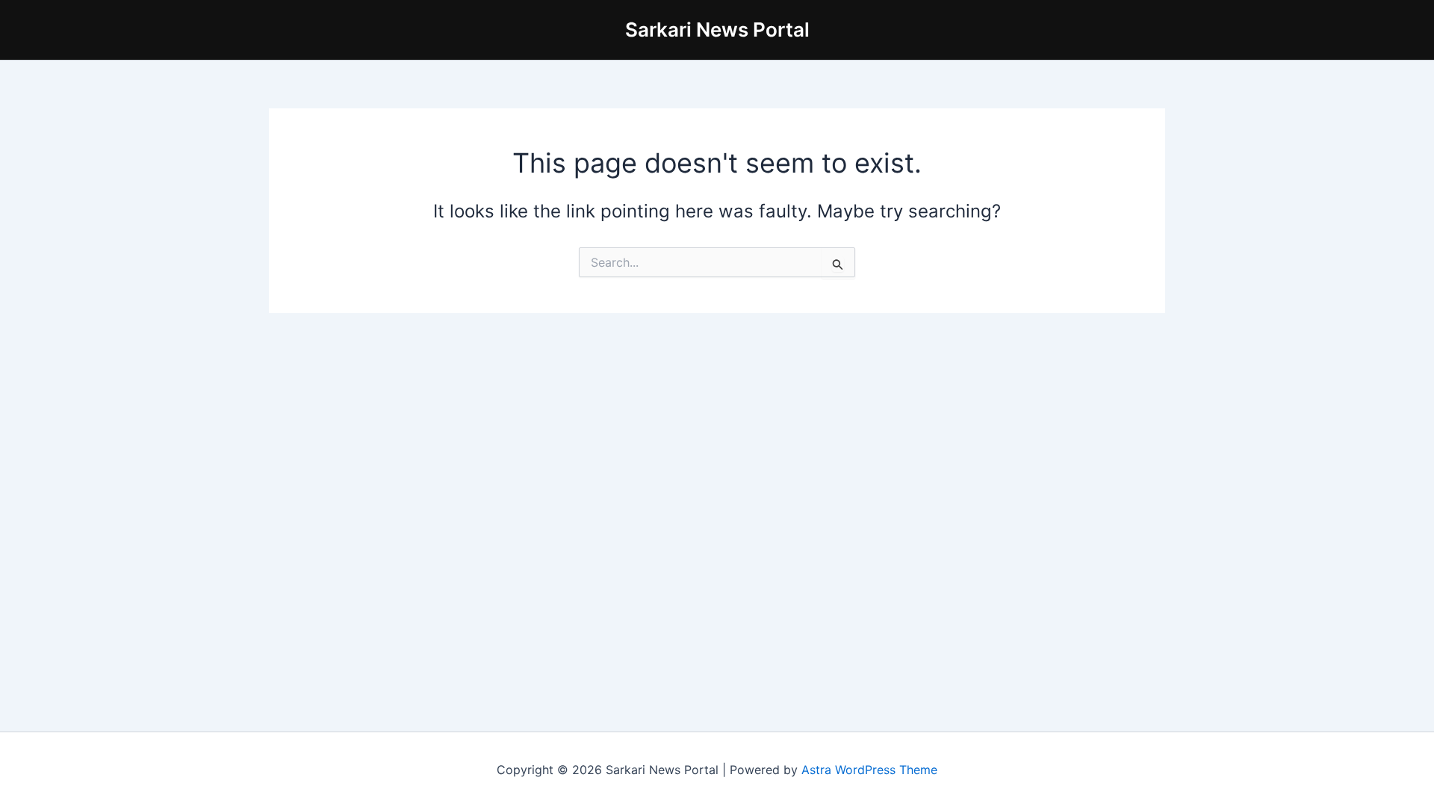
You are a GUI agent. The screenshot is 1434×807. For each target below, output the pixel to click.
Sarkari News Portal (717, 29)
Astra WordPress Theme (869, 769)
